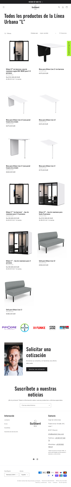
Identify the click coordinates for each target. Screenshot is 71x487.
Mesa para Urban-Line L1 (47, 166)
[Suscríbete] (49, 405)
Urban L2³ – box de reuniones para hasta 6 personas (50, 213)
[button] (4, 7)
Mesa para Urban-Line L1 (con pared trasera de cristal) (18, 167)
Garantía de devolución (11, 431)
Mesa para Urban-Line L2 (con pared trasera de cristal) (18, 121)
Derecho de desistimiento (48, 480)
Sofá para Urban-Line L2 (47, 261)
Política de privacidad (61, 480)
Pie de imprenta (63, 482)
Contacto (55, 482)
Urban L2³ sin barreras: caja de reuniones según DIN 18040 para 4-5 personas (18, 71)
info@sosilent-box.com (56, 434)
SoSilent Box (24, 480)
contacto (7, 420)
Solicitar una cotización (37, 369)
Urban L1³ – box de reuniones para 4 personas (18, 262)
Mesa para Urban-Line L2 (47, 120)
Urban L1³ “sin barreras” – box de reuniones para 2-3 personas (17, 213)
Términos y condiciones (41, 482)
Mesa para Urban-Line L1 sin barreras (51, 69)
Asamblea (7, 428)
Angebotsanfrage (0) (69, 48)
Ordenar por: (34, 33)
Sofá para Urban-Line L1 (14, 310)
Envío (6, 424)
